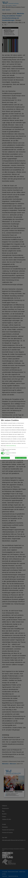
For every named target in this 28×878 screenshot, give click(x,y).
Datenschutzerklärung (11, 445)
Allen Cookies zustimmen (20, 457)
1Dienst (7, 450)
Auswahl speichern (5, 457)
